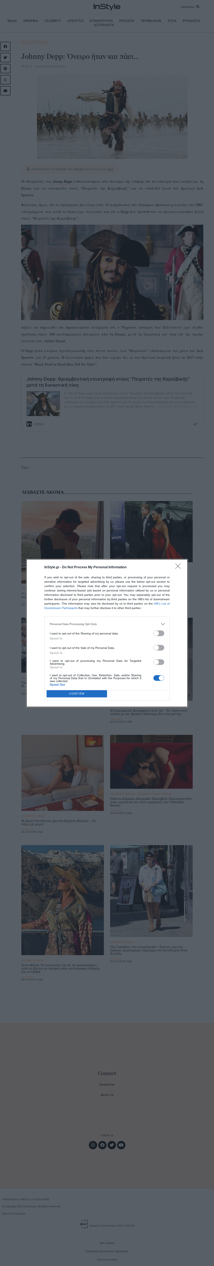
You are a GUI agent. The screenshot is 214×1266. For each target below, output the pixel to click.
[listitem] (107, 624)
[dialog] (107, 633)
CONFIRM (77, 693)
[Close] (179, 567)
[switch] (158, 633)
